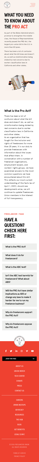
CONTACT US (19, 391)
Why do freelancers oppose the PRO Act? (18, 325)
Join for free (11, 359)
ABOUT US (19, 366)
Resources (19, 415)
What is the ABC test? (15, 267)
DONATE (19, 381)
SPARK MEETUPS (19, 405)
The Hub (19, 420)
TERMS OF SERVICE (19, 453)
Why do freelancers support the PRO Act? (18, 313)
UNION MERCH (19, 371)
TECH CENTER (20, 376)
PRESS (19, 386)
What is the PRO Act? (15, 246)
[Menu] (32, 5)
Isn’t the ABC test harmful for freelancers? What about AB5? (19, 279)
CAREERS (19, 400)
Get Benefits (19, 430)
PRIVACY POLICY (19, 456)
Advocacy (19, 410)
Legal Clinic (19, 434)
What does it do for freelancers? (14, 256)
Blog (19, 425)
